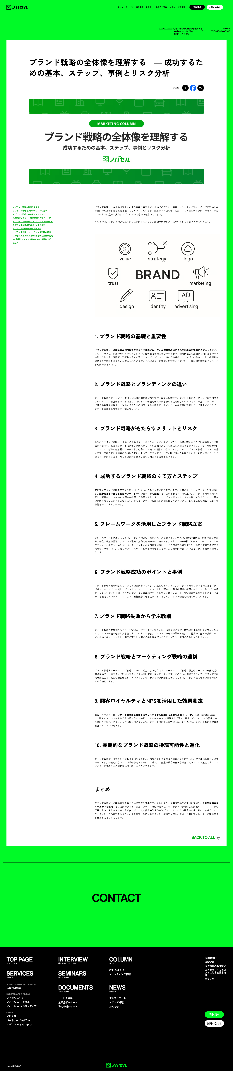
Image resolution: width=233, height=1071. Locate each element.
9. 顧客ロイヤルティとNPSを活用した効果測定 (33, 235)
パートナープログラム (18, 1020)
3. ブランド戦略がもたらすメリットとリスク (32, 214)
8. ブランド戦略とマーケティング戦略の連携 (32, 232)
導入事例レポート (67, 1006)
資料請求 (197, 7)
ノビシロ (11, 1016)
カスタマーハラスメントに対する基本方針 (215, 973)
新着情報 (181, 7)
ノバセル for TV (14, 998)
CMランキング (116, 970)
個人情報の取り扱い (215, 966)
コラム (172, 7)
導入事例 (139, 7)
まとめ (16, 242)
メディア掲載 (116, 1002)
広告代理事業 (13, 988)
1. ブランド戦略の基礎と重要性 (26, 207)
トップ (120, 7)
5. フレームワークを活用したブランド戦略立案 (33, 221)
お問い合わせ (215, 7)
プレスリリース (117, 998)
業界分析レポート (67, 1002)
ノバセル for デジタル (17, 1002)
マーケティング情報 (120, 974)
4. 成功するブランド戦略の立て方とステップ (32, 217)
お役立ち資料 (161, 7)
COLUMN (168, 29)
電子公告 (209, 979)
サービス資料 (65, 998)
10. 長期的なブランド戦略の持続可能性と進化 (32, 239)
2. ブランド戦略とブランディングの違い (30, 210)
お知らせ (114, 1006)
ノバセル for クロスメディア (21, 1006)
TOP (161, 29)
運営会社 (209, 962)
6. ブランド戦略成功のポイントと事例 (29, 224)
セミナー (149, 7)
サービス (129, 7)
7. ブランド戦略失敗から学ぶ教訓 (27, 228)
